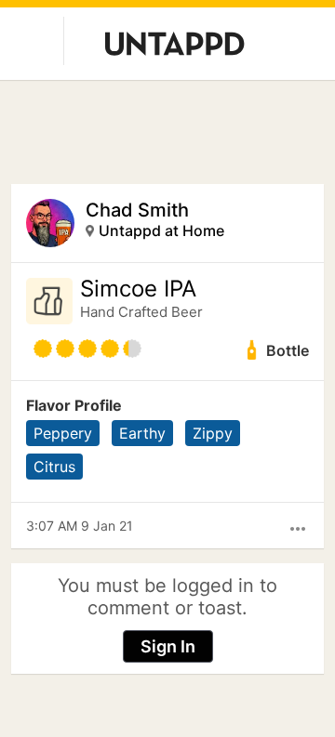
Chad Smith (137, 210)
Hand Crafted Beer (141, 312)
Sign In (168, 646)
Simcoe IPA (138, 289)
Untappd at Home (161, 230)
